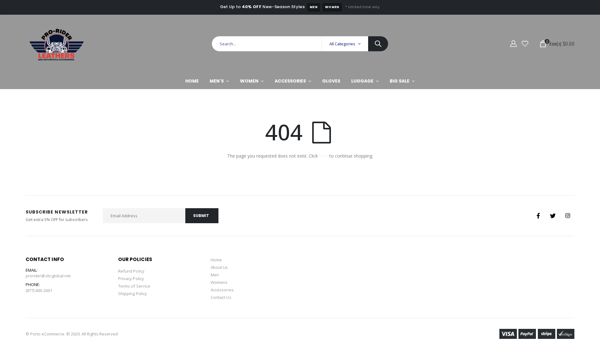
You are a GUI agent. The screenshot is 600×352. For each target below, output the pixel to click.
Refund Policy (131, 271)
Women (332, 7)
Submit (201, 215)
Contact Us (221, 297)
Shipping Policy (132, 293)
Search (378, 43)
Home (216, 260)
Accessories (222, 290)
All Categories (342, 44)
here (323, 156)
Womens (219, 282)
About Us (219, 267)
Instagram (567, 215)
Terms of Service (134, 286)
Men (314, 7)
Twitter (553, 215)
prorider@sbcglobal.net (48, 276)
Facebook (538, 215)
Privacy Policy (131, 278)
